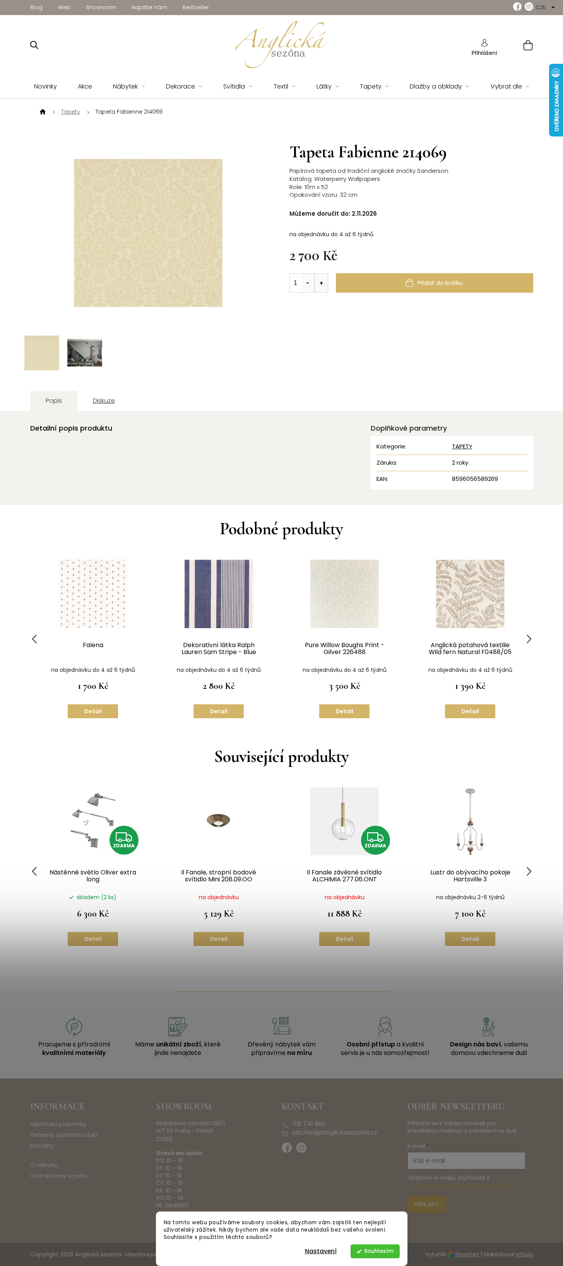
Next (529, 639)
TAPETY (462, 446)
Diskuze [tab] (104, 400)
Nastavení (321, 1251)
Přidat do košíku (440, 283)
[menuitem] (45, 87)
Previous (34, 639)
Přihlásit (426, 1204)
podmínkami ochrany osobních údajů (458, 1185)
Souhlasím (379, 1251)
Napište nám (149, 7)
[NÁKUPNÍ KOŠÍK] (518, 45)
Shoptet (467, 1254)
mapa (164, 1138)
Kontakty (42, 1146)
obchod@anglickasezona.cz (334, 1132)
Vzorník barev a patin (58, 1176)
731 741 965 (309, 1124)
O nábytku (44, 1165)
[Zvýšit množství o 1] (321, 283)
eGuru (524, 1254)
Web (64, 7)
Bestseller (196, 7)
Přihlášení (484, 53)
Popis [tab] (54, 400)
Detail (93, 711)
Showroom (101, 7)
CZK (542, 7)
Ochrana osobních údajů (64, 1135)
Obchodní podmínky (58, 1124)
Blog (36, 7)
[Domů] (41, 112)
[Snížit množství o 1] (308, 283)
